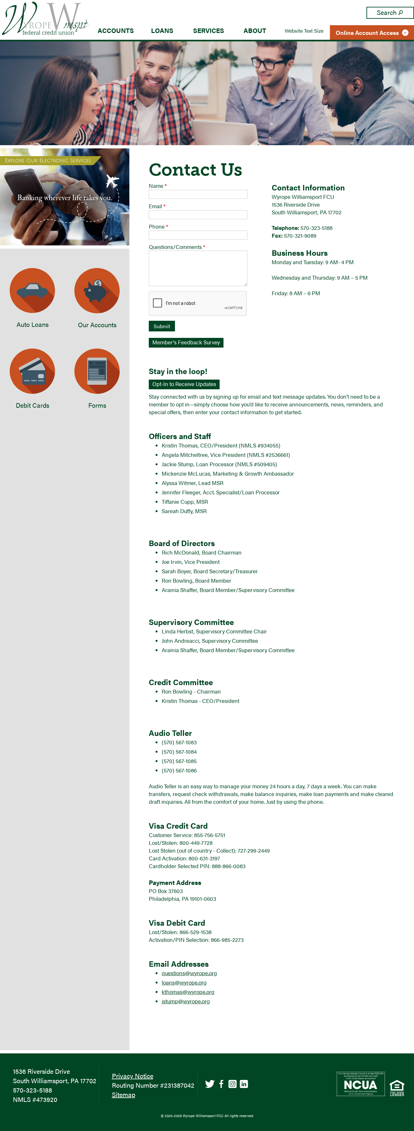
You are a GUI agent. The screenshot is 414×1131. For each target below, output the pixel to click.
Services (208, 30)
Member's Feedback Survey (186, 342)
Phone (158, 226)
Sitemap (123, 1094)
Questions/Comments (177, 247)
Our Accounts (97, 324)
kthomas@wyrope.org (188, 992)
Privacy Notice (132, 1075)
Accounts (116, 30)
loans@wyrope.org (184, 982)
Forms (97, 405)
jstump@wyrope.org (186, 1001)
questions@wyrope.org (189, 973)
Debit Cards (32, 405)
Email (157, 206)
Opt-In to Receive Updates (184, 384)
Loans (162, 30)
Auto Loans (32, 324)
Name (158, 185)
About (255, 30)
